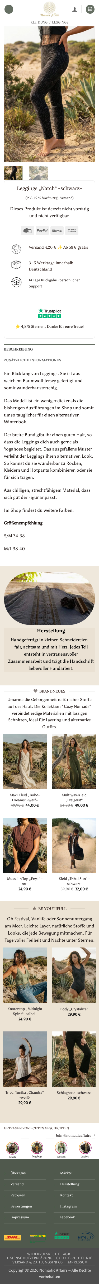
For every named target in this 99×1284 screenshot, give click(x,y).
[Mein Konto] (74, 9)
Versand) (67, 198)
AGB (66, 1254)
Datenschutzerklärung (30, 1258)
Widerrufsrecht (43, 1254)
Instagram (68, 1206)
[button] (8, 9)
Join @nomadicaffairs (73, 1135)
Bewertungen (21, 1206)
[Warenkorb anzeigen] (90, 9)
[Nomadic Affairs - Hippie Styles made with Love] (49, 9)
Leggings (60, 22)
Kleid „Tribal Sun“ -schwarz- (74, 881)
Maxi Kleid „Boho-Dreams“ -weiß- (25, 797)
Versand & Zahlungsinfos (37, 1262)
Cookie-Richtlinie (74, 1258)
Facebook (67, 1217)
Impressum (20, 1217)
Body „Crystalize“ (74, 1009)
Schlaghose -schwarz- (74, 1092)
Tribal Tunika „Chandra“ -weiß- (25, 1095)
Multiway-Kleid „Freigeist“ (74, 797)
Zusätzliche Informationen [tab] (33, 360)
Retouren (18, 1195)
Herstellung (69, 1184)
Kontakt (66, 1195)
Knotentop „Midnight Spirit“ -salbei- (24, 1011)
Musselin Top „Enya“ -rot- (25, 881)
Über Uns (18, 1173)
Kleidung (39, 22)
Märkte (66, 1173)
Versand (17, 1184)
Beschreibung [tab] (18, 349)
